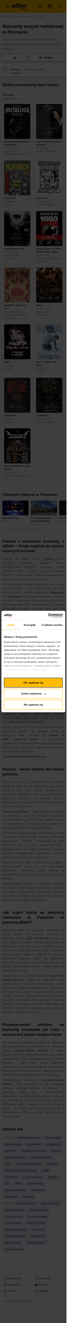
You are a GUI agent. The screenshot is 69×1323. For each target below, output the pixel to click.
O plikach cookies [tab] (52, 624)
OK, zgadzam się (33, 682)
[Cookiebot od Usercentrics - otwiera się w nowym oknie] (48, 615)
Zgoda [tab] (11, 624)
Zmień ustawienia (31, 693)
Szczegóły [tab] (30, 624)
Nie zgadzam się (33, 704)
